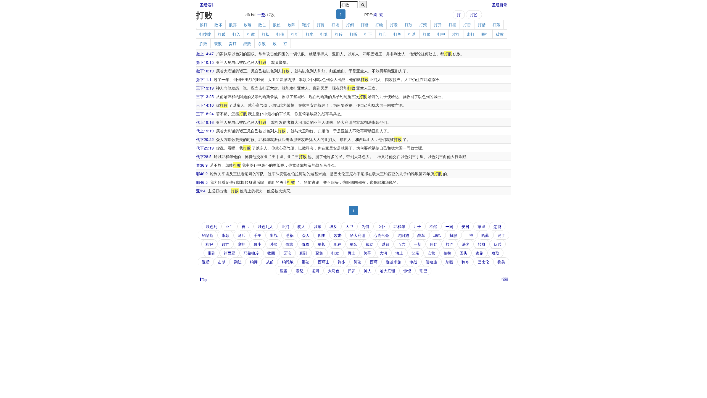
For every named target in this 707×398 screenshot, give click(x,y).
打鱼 (397, 34)
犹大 (301, 226)
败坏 (218, 24)
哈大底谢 (387, 270)
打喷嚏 (205, 34)
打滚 (423, 24)
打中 (441, 34)
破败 (500, 34)
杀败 (262, 43)
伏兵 (498, 244)
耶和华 (399, 226)
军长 (321, 244)
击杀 (222, 262)
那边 (306, 262)
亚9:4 (200, 190)
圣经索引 (207, 4)
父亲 (415, 253)
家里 (481, 226)
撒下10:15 (205, 62)
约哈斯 (207, 235)
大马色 (333, 270)
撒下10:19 (205, 71)
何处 (433, 244)
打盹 (379, 24)
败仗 (277, 24)
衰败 (218, 43)
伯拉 (447, 253)
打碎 (339, 34)
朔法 (238, 262)
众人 (306, 235)
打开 (438, 24)
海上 (399, 253)
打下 (368, 34)
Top (204, 279)
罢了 (501, 235)
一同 (449, 226)
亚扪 (285, 226)
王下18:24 (205, 113)
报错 (505, 278)
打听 (353, 34)
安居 (465, 226)
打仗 (427, 34)
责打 (232, 43)
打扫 (266, 34)
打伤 (280, 34)
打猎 (482, 24)
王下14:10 (205, 105)
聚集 (319, 253)
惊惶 (407, 270)
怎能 (497, 226)
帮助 (369, 244)
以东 (317, 226)
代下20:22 (205, 139)
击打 (470, 34)
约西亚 (229, 253)
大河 (383, 253)
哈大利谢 (357, 235)
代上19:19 (205, 130)
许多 (341, 262)
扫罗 (351, 270)
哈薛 (485, 235)
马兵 (242, 235)
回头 (463, 253)
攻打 (456, 34)
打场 (335, 24)
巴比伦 (483, 262)
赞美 (501, 262)
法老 (465, 244)
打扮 (474, 14)
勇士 (351, 253)
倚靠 (289, 244)
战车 (421, 235)
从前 (270, 262)
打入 (236, 34)
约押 (254, 262)
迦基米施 (393, 262)
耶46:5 (202, 182)
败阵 (291, 24)
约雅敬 (288, 262)
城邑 (437, 235)
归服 (453, 235)
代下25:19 (205, 148)
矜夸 (465, 262)
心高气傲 (381, 235)
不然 (433, 226)
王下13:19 (205, 88)
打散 (251, 34)
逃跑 (479, 253)
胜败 (203, 43)
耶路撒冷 (251, 253)
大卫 (349, 226)
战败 (247, 43)
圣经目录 (499, 4)
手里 (258, 235)
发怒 (300, 270)
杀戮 (449, 262)
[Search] (363, 4)
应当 (283, 270)
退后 (206, 262)
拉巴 (449, 244)
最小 (257, 244)
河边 (358, 262)
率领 (225, 235)
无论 (287, 253)
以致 (385, 244)
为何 (365, 226)
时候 (273, 244)
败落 (247, 24)
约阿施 (403, 235)
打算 (324, 34)
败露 (233, 24)
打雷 (467, 24)
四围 (322, 235)
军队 (353, 244)
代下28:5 (204, 156)
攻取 (495, 253)
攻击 (338, 235)
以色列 (211, 226)
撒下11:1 (204, 79)
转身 (482, 244)
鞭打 (306, 24)
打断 (364, 24)
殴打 (485, 34)
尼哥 (316, 270)
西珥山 (323, 262)
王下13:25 (205, 96)
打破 (222, 34)
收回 (271, 253)
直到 (303, 253)
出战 (274, 235)
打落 (496, 24)
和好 (209, 244)
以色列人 (265, 226)
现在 (337, 244)
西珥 (374, 262)
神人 (367, 270)
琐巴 (423, 270)
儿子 (417, 226)
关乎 (367, 253)
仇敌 (305, 244)
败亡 (262, 24)
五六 (401, 244)
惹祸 (290, 235)
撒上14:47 (205, 53)
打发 (394, 24)
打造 (412, 34)
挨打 (203, 24)
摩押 (241, 244)
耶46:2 (202, 173)
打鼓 (408, 24)
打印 (383, 34)
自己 (245, 226)
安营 (431, 253)
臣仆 (381, 226)
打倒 (350, 24)
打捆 (452, 24)
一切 (417, 244)
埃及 (333, 226)
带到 (211, 253)
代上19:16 (205, 122)
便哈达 (431, 262)
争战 (413, 262)
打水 (309, 34)
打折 (295, 34)
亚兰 (229, 226)
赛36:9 (202, 165)
